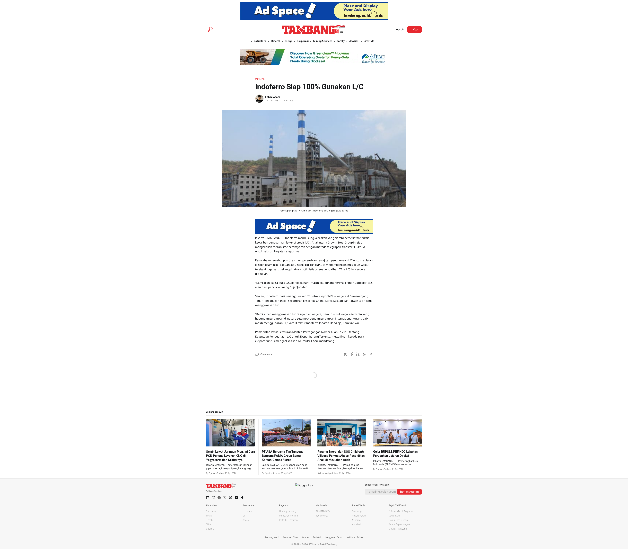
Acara (246, 520)
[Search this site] (210, 29)
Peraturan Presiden (289, 515)
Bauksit (210, 528)
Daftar (414, 29)
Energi (288, 41)
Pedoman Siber (290, 537)
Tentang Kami (272, 537)
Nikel (208, 524)
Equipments (322, 515)
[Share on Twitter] (345, 354)
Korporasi (303, 41)
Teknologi (357, 511)
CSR (245, 515)
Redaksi (317, 537)
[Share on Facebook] (352, 354)
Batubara (211, 511)
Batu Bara (260, 41)
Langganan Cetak (334, 537)
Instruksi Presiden (288, 520)
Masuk (400, 29)
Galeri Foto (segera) (399, 520)
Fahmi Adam (272, 97)
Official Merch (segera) (401, 511)
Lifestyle (369, 41)
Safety (341, 41)
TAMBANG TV (323, 511)
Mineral (275, 41)
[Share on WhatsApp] (364, 354)
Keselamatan (359, 515)
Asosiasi (354, 41)
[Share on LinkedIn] (358, 354)
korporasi (247, 511)
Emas (209, 515)
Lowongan (394, 515)
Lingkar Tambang (398, 528)
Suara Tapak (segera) (400, 524)
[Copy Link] (371, 354)
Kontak (305, 537)
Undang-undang (287, 511)
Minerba (356, 520)
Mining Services (322, 41)
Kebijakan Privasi (355, 537)
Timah (209, 520)
